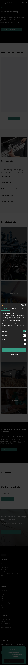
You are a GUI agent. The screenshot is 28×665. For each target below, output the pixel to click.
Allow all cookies (14, 350)
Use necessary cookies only (14, 359)
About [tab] (22, 308)
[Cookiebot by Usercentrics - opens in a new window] (20, 305)
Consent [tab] (5, 308)
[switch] (24, 335)
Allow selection (14, 354)
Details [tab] (14, 308)
